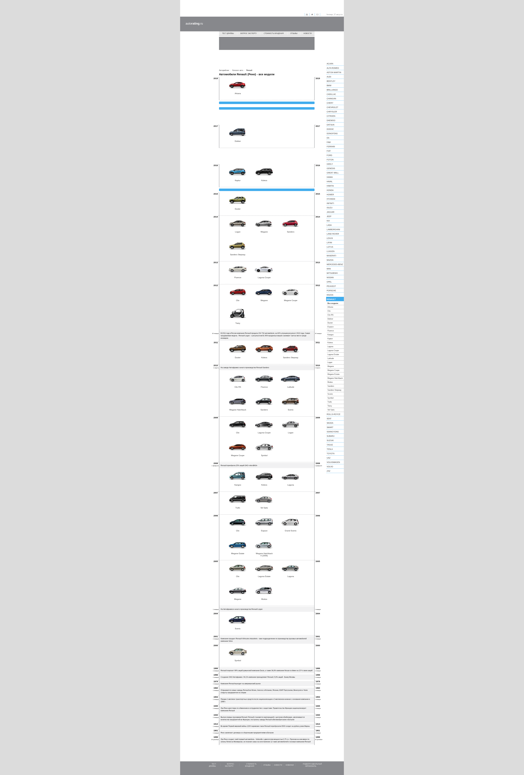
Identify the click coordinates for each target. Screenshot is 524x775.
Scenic (330, 394)
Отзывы (293, 33)
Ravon (330, 295)
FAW (329, 142)
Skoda (330, 423)
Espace (330, 327)
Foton (330, 160)
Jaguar (330, 212)
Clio (329, 311)
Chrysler (332, 112)
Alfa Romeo (333, 68)
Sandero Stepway (334, 390)
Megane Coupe (333, 370)
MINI (329, 269)
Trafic (329, 402)
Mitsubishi (332, 273)
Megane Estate (333, 374)
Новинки (290, 765)
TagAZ (330, 445)
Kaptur (330, 339)
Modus (330, 382)
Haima (330, 177)
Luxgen (330, 251)
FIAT (329, 151)
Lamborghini (333, 229)
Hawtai (330, 186)
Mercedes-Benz (335, 264)
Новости (307, 33)
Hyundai (331, 199)
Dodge (330, 129)
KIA (328, 221)
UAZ (329, 458)
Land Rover (333, 234)
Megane (330, 366)
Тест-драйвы (228, 33)
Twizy (329, 406)
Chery (330, 103)
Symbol (330, 398)
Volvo (330, 466)
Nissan (330, 277)
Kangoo (330, 335)
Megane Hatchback (335, 378)
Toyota (330, 453)
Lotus (330, 247)
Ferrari (331, 146)
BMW (329, 85)
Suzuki (330, 440)
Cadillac (331, 94)
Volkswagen (333, 462)
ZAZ (328, 471)
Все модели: (332, 303)
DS (328, 138)
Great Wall (333, 173)
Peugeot (331, 286)
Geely (330, 164)
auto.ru (194, 23)
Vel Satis (331, 410)
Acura (330, 64)
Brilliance (332, 90)
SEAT (329, 418)
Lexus (330, 238)
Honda (330, 190)
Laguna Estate (333, 354)
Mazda (330, 260)
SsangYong (333, 432)
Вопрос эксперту (248, 33)
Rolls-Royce (333, 414)
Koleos (330, 343)
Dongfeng (332, 133)
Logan (329, 362)
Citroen (331, 116)
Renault (331, 299)
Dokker (330, 319)
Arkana (330, 307)
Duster (330, 323)
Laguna (330, 347)
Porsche (331, 290)
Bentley (331, 81)
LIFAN (329, 242)
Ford (329, 155)
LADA (329, 225)
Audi (329, 77)
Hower (330, 194)
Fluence (330, 331)
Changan (331, 98)
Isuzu (329, 208)
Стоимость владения (274, 33)
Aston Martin (334, 72)
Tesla (330, 449)
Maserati (331, 256)
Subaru (330, 436)
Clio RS (330, 315)
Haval (330, 181)
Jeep (329, 216)
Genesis (331, 168)
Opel (329, 282)
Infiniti (330, 203)
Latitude (330, 358)
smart (330, 427)
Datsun (330, 125)
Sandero (330, 386)
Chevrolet (332, 107)
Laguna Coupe (333, 350)
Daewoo (331, 120)
